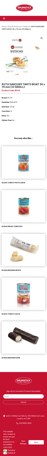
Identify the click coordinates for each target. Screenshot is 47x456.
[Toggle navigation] (4, 18)
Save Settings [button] (23, 442)
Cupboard (26, 26)
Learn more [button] (7, 447)
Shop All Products (14, 26)
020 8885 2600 (25, 423)
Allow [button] (36, 442)
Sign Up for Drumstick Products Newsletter (23, 391)
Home (4, 26)
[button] (42, 38)
